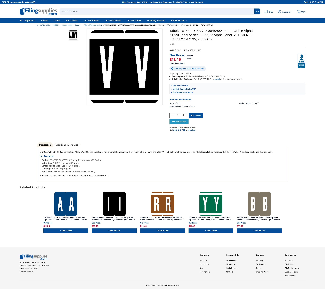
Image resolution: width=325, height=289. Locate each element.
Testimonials (205, 272)
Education (289, 260)
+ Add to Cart (66, 230)
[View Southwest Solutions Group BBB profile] (301, 60)
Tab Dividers (72, 20)
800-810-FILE (179, 130)
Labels (57, 20)
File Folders (289, 264)
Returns (259, 268)
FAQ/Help (259, 260)
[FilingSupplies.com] (39, 11)
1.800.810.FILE (26, 271)
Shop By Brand (178, 20)
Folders (44, 20)
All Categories (26, 20)
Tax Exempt (261, 264)
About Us (203, 260)
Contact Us (204, 264)
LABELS (56, 25)
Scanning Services (156, 20)
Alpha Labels (67, 25)
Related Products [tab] (32, 187)
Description (45, 145)
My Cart (229, 272)
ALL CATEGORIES (43, 25)
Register (234, 268)
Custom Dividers (113, 20)
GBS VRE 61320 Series (93, 25)
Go (257, 11)
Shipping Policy (262, 272)
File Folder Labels (292, 268)
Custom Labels (134, 20)
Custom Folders (91, 20)
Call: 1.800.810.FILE (313, 2)
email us (192, 130)
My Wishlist (230, 264)
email (217, 79)
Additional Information (67, 145)
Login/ (228, 268)
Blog (201, 268)
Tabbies (78, 25)
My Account (231, 260)
